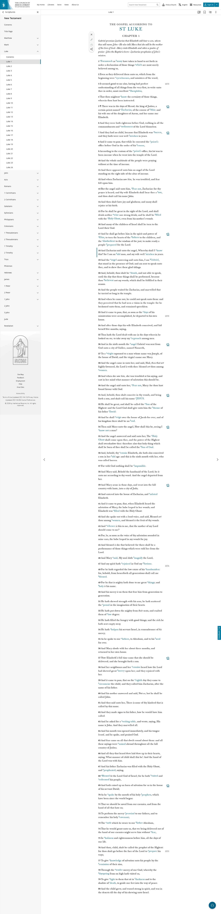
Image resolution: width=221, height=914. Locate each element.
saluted (153, 494)
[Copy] (92, 45)
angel (114, 260)
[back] (3, 12)
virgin (110, 353)
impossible (140, 466)
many (119, 61)
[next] (217, 459)
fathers (135, 237)
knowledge (115, 860)
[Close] (92, 34)
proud (106, 605)
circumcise (104, 684)
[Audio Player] (212, 905)
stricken (134, 136)
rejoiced (126, 563)
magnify (138, 558)
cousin (123, 453)
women (103, 370)
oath (109, 823)
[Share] (92, 49)
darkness (140, 879)
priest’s (154, 141)
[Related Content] (210, 12)
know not (104, 430)
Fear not (136, 188)
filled (158, 215)
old (118, 254)
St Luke (131, 29)
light (112, 879)
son (160, 192)
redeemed (104, 779)
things (151, 582)
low (110, 614)
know (124, 96)
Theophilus (136, 91)
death (113, 883)
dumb (134, 273)
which (139, 65)
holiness (109, 838)
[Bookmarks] (204, 12)
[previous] (44, 459)
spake (111, 794)
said (115, 558)
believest (109, 280)
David (112, 411)
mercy (121, 670)
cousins (136, 667)
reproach (136, 338)
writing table (129, 721)
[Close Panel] (38, 12)
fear (154, 832)
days (146, 312)
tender (119, 870)
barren (157, 132)
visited (154, 776)
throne (156, 408)
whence (111, 526)
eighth (139, 680)
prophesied (109, 770)
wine (116, 215)
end (133, 421)
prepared (112, 244)
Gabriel (155, 260)
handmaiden (152, 569)
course (140, 145)
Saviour (148, 563)
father (139, 823)
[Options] (215, 12)
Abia (152, 110)
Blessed (106, 776)
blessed (103, 576)
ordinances (127, 126)
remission (104, 864)
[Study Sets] (199, 12)
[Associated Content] (167, 106)
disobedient (109, 241)
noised (122, 744)
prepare (153, 851)
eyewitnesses (122, 78)
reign (118, 417)
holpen (115, 629)
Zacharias (126, 110)
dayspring (104, 873)
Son (148, 404)
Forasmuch (107, 61)
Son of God (147, 447)
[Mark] (92, 40)
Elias (101, 237)
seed (158, 639)
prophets (146, 794)
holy (101, 586)
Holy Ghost (114, 218)
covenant (124, 817)
